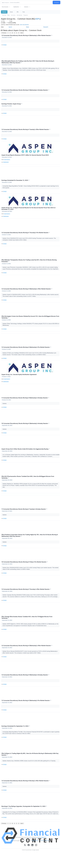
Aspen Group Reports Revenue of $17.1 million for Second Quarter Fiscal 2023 (25, 155)
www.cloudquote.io (41, 837)
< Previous (3, 33)
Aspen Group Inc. (7, 159)
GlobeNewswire (5, 162)
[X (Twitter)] (25, 845)
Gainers (5, 403)
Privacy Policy (35, 840)
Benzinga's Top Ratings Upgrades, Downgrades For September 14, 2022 (24, 806)
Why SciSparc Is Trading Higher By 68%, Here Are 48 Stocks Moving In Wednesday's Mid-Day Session (30, 754)
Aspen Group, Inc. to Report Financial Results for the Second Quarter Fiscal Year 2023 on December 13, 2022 (29, 208)
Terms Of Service (45, 840)
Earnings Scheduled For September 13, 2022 (16, 726)
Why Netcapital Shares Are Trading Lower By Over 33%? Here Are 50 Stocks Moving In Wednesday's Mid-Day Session (28, 61)
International (19, 15)
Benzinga (4, 44)
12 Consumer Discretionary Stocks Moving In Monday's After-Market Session (26, 780)
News (8, 15)
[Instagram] (36, 845)
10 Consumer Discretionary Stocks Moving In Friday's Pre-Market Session (25, 562)
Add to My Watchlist (24, 24)
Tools (24, 11)
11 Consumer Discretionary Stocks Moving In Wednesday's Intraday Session (25, 398)
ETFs (17, 11)
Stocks (11, 11)
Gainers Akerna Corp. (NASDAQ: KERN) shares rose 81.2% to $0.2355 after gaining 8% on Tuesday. (29, 760)
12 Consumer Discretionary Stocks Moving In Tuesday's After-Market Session (26, 129)
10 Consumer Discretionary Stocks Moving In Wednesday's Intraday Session (25, 423)
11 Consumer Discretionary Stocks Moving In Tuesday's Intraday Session (24, 509)
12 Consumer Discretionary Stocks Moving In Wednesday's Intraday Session (25, 90)
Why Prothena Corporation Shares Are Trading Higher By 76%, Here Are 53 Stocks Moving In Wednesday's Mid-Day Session (30, 535)
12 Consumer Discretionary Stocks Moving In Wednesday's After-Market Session (27, 35)
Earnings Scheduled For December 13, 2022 (16, 180)
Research (45, 27)
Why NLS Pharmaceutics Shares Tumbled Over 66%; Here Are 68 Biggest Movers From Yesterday (28, 477)
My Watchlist (16, 6)
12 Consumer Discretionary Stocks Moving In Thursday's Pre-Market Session (26, 232)
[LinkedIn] (32, 845)
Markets (4, 11)
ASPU (37, 18)
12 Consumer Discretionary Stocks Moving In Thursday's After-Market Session (26, 589)
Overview (4, 15)
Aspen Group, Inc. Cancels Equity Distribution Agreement (19, 374)
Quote (10, 27)
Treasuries (25, 15)
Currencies (13, 15)
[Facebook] (28, 845)
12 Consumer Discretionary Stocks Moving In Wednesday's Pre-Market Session (26, 347)
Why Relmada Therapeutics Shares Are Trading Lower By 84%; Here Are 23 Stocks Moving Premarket (29, 260)
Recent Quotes (5, 6)
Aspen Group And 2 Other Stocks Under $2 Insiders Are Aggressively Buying (26, 449)
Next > (22, 33)
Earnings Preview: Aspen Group (12, 104)
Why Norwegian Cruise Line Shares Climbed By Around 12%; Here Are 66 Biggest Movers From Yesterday (30, 317)
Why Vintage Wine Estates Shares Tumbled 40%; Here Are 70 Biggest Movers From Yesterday (27, 617)
